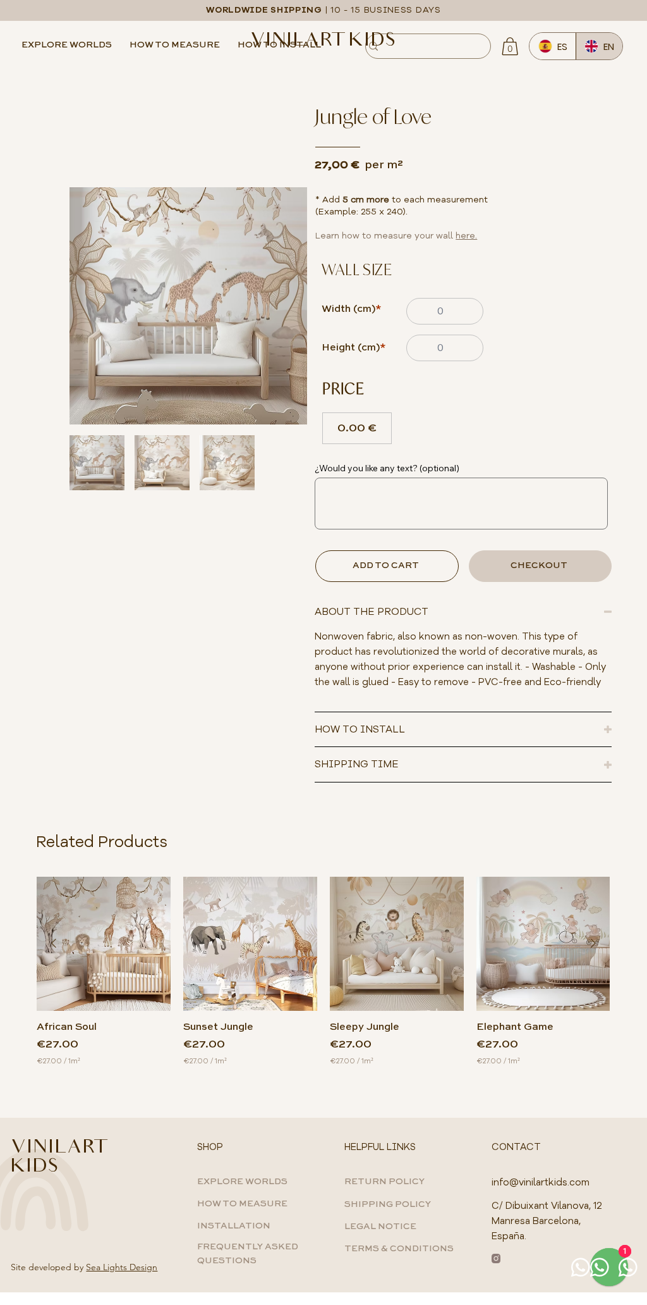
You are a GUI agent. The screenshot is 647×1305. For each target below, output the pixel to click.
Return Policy (384, 1181)
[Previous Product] (53, 943)
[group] (323, 971)
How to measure (242, 1203)
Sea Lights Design (121, 1267)
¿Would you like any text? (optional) (387, 468)
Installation (233, 1226)
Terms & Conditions (399, 1248)
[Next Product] (593, 943)
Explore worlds (242, 1181)
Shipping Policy (387, 1204)
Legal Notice (380, 1226)
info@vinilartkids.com (541, 1182)
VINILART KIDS (323, 41)
